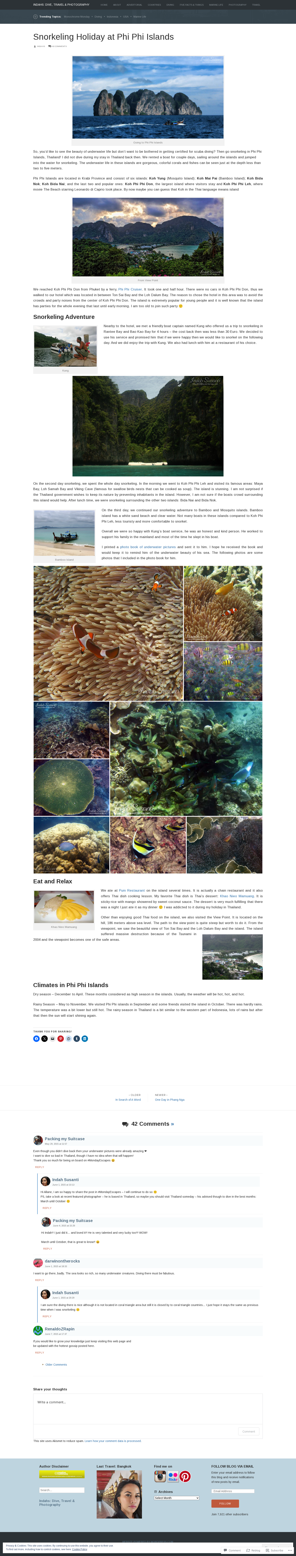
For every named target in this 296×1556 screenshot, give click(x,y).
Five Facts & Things (192, 5)
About (117, 5)
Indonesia (112, 16)
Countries (154, 5)
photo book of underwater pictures (148, 547)
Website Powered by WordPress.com (147, 1541)
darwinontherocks (62, 1261)
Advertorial (134, 5)
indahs (41, 46)
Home (104, 5)
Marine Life (216, 5)
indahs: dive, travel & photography (61, 4)
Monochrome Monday (77, 16)
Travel (256, 5)
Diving (170, 5)
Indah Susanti (65, 1179)
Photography (237, 5)
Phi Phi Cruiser (130, 289)
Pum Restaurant (132, 890)
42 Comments (59, 46)
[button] (108, 633)
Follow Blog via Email (232, 1466)
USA (125, 16)
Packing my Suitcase (65, 1139)
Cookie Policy (79, 1549)
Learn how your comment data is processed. (113, 1441)
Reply (39, 1167)
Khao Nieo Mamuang (237, 896)
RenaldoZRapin (60, 1329)
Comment (248, 1431)
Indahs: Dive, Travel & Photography (57, 1502)
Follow (225, 1503)
